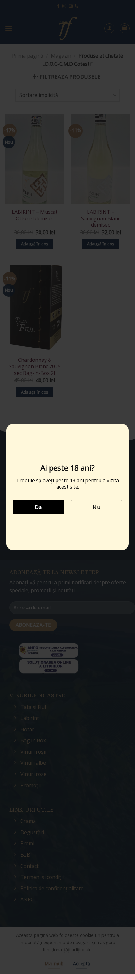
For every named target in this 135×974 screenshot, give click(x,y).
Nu (96, 507)
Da (38, 507)
